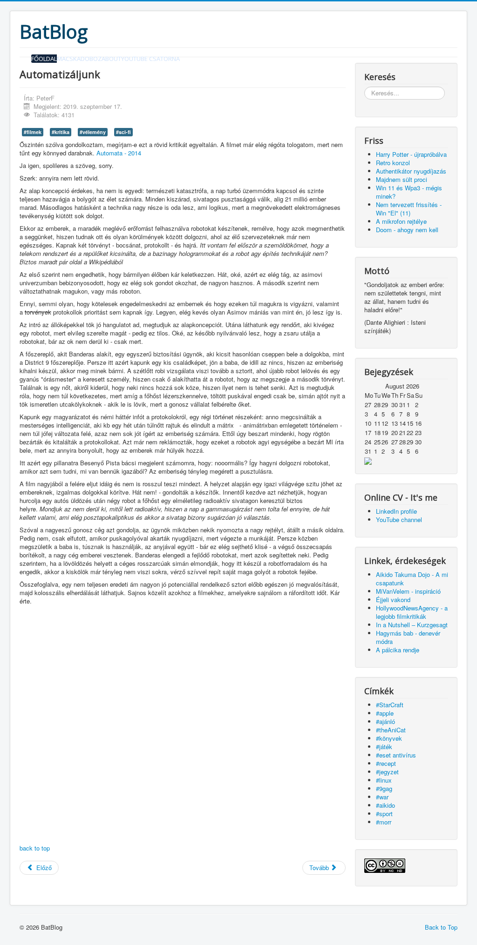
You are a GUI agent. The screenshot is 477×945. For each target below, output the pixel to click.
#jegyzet (387, 771)
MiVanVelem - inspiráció (408, 591)
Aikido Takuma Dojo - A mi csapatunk (412, 578)
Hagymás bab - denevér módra (408, 637)
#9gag (384, 788)
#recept (386, 763)
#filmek (32, 131)
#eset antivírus (396, 755)
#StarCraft (389, 704)
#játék (384, 746)
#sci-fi (123, 131)
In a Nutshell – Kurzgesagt (412, 624)
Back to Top (441, 927)
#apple (385, 713)
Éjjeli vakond (393, 599)
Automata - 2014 (118, 152)
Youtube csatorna (150, 58)
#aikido (385, 805)
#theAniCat (391, 729)
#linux (384, 780)
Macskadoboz (79, 58)
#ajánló (385, 721)
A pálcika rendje (397, 649)
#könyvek (389, 738)
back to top (35, 848)
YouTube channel (399, 519)
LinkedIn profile (396, 511)
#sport (384, 813)
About (111, 58)
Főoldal (44, 58)
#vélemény (93, 131)
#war (382, 796)
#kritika (60, 131)
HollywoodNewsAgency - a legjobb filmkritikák (412, 612)
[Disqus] (183, 726)
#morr (383, 822)
